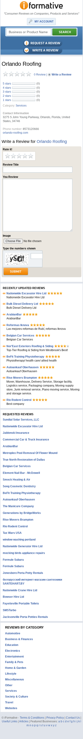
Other (8, 685)
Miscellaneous (14, 679)
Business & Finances (19, 639)
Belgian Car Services (20, 335)
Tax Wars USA (12, 533)
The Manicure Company (18, 506)
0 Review (40, 74)
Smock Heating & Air (16, 479)
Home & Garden (15, 668)
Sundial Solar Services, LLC (21, 419)
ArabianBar (14, 314)
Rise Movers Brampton (21, 377)
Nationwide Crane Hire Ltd (20, 590)
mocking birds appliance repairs (24, 553)
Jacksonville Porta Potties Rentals (25, 617)
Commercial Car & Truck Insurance (26, 439)
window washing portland (19, 539)
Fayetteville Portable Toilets (21, 603)
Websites (11, 708)
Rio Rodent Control (18, 400)
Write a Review (61, 74)
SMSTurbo (9, 610)
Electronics (12, 650)
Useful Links (9, 721)
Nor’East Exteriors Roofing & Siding (29, 346)
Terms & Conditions (32, 717)
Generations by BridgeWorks (22, 513)
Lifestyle (10, 673)
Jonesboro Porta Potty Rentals (23, 573)
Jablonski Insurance (16, 432)
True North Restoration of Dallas (24, 459)
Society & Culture (16, 696)
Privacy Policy (55, 717)
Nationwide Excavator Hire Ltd (26, 293)
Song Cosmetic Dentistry (19, 486)
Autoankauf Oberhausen (22, 367)
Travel (9, 702)
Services (21, 105)
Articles (23, 721)
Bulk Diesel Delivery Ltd (22, 303)
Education (11, 645)
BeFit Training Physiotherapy (25, 356)
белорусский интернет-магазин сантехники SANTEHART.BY (32, 581)
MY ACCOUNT (44, 21)
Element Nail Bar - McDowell (21, 473)
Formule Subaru (13, 559)
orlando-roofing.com (15, 132)
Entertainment (14, 656)
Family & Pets (14, 662)
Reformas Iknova (17, 325)
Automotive (12, 633)
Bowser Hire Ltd (13, 596)
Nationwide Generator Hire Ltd (22, 546)
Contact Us (73, 717)
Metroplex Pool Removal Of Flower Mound (30, 453)
